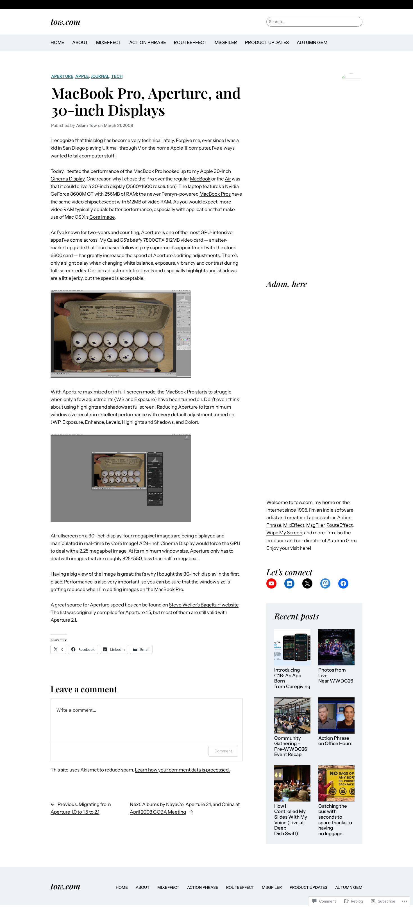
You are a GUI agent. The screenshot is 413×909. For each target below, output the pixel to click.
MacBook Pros (215, 194)
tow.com (65, 21)
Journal (100, 76)
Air (228, 179)
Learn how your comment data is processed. (182, 770)
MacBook (200, 179)
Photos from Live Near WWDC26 (335, 675)
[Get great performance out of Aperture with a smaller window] (121, 520)
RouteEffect (339, 525)
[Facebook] (343, 583)
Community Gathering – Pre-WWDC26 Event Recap (290, 746)
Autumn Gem (342, 540)
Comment (223, 750)
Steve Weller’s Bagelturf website (204, 605)
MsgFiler (315, 525)
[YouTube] (271, 583)
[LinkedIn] (289, 583)
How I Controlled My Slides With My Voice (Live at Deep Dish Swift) (290, 819)
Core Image (102, 217)
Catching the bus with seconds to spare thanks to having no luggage (335, 819)
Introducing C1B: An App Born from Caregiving (292, 678)
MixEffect (293, 525)
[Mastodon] (325, 583)
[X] (307, 583)
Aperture (62, 76)
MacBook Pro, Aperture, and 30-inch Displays (146, 101)
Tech (116, 76)
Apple (82, 76)
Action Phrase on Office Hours (335, 741)
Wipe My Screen (284, 532)
